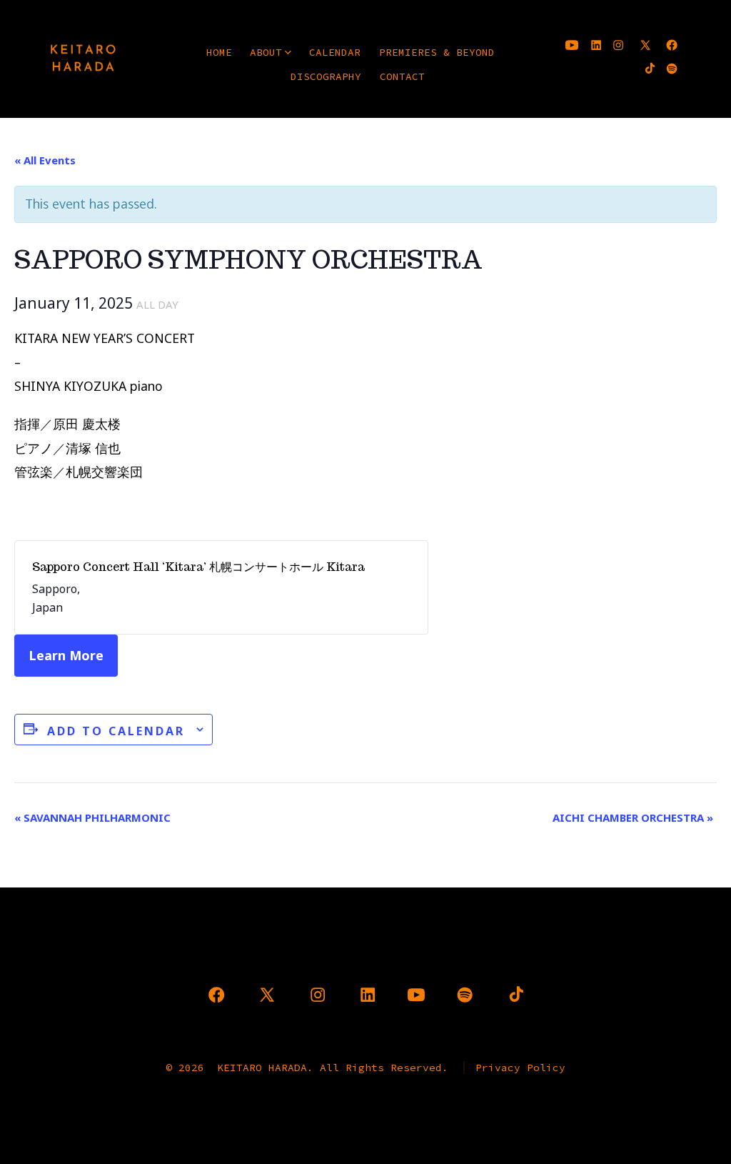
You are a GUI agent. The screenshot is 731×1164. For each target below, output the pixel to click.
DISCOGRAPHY (326, 76)
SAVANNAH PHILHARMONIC (92, 817)
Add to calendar (116, 731)
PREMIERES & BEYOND (437, 52)
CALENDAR (335, 52)
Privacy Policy (520, 1067)
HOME (219, 52)
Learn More (66, 655)
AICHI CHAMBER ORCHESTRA (633, 817)
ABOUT (266, 52)
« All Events (45, 160)
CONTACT (402, 76)
